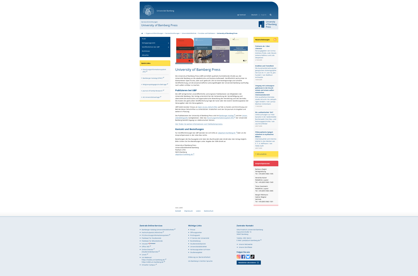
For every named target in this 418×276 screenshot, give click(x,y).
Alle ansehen (262, 154)
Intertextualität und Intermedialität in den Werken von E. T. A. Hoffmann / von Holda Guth (266, 142)
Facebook (243, 257)
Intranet (145, 244)
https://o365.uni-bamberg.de (152, 262)
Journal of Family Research (153, 91)
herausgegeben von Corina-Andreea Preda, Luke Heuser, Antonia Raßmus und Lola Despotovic (266, 54)
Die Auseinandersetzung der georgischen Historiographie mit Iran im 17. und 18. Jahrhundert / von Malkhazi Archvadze (266, 72)
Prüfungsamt (195, 235)
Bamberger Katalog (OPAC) (152, 78)
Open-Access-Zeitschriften (208, 107)
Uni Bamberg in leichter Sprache (200, 261)
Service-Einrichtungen (149, 22)
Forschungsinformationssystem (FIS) (220, 118)
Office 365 (145, 247)
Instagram (238, 257)
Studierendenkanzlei (198, 244)
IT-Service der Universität (199, 238)
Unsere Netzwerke (245, 244)
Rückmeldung (195, 241)
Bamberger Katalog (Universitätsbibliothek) (158, 230)
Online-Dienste (147, 249)
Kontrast (242, 15)
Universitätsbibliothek (189, 33)
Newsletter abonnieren (247, 263)
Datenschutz (208, 211)
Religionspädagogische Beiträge (154, 84)
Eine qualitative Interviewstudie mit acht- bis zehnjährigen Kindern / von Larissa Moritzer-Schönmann (266, 100)
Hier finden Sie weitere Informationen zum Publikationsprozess (198, 124)
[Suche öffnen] (270, 14)
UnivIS (144, 255)
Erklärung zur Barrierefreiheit (199, 257)
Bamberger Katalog (226, 116)
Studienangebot (196, 252)
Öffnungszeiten (196, 232)
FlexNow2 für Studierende (151, 238)
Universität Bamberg (150, 17)
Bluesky (248, 257)
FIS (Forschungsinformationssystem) (155, 235)
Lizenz (198, 211)
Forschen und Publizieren (206, 33)
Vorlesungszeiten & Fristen (200, 249)
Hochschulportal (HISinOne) (152, 232)
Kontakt (178, 211)
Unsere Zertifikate (245, 247)
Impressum (188, 211)
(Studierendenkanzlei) (150, 252)
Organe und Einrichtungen (154, 33)
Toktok (252, 257)
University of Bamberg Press (159, 25)
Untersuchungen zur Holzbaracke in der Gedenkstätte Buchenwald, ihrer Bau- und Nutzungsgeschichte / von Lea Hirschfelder (265, 119)
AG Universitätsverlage (151, 97)
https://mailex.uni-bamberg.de (153, 260)
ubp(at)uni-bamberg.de (227, 133)
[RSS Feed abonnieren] (275, 39)
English (263, 15)
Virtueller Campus (148, 265)
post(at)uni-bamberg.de (251, 240)
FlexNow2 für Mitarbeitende (152, 241)
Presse (192, 230)
